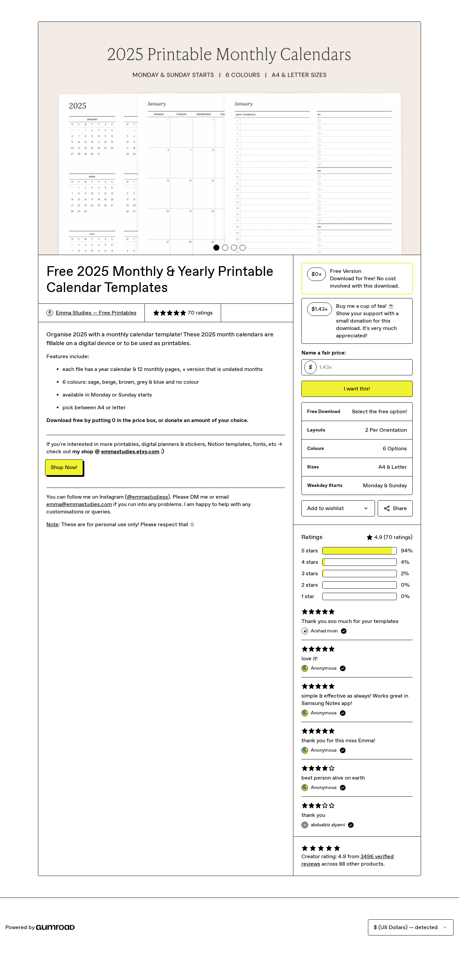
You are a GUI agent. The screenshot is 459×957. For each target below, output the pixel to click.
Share (400, 508)
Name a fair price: (323, 352)
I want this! (357, 388)
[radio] (357, 278)
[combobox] (338, 508)
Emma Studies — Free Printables (96, 312)
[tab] (216, 248)
